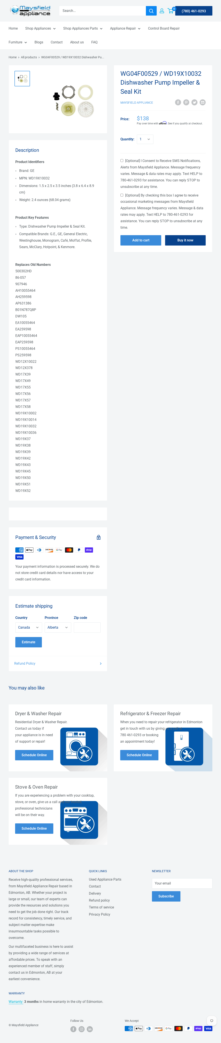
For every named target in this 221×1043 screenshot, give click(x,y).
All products (29, 57)
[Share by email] (203, 102)
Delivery (95, 893)
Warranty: (16, 1002)
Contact (57, 42)
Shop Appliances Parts (80, 28)
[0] (170, 10)
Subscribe (166, 896)
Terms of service (101, 907)
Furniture (15, 42)
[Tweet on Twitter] (194, 102)
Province (51, 618)
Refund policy (99, 900)
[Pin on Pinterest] (186, 102)
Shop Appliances (38, 28)
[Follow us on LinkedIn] (90, 1029)
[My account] (162, 10)
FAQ (94, 42)
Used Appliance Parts (105, 879)
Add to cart (140, 240)
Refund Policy (24, 663)
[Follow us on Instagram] (82, 1029)
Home (13, 28)
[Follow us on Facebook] (73, 1029)
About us (77, 42)
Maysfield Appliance (136, 102)
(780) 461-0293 (194, 11)
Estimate (28, 642)
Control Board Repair (164, 28)
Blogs (39, 42)
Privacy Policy (99, 914)
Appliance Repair (123, 28)
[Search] (151, 11)
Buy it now (185, 240)
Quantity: (127, 139)
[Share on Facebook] (178, 102)
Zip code (80, 618)
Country (21, 618)
